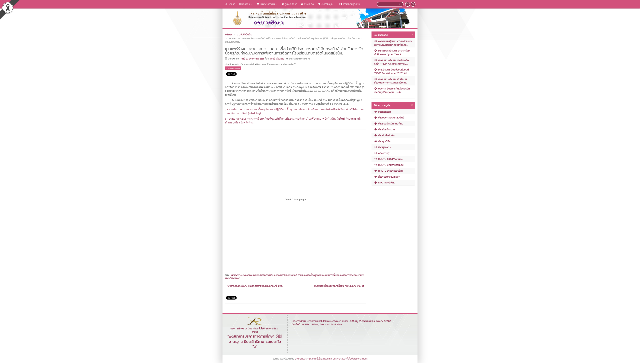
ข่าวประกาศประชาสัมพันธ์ (390, 117)
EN (413, 4)
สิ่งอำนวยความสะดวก (388, 177)
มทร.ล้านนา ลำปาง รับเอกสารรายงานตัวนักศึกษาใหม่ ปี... (256, 286)
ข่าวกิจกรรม (384, 112)
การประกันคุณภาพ (351, 4)
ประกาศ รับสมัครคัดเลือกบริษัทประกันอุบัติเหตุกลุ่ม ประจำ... (392, 90)
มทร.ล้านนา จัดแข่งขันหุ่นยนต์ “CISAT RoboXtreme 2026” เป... (391, 71)
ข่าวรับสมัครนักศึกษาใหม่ (390, 123)
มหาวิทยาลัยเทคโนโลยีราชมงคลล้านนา (350, 359)
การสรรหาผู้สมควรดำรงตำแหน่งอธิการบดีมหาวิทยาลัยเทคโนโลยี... (393, 42)
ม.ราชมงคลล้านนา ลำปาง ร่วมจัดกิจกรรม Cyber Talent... (392, 52)
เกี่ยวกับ (246, 4)
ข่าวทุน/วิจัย (383, 141)
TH (407, 4)
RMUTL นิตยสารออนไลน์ (390, 165)
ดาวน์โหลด (308, 4)
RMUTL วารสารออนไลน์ (390, 171)
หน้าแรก (231, 4)
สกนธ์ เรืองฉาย (277, 58)
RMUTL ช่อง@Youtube (390, 159)
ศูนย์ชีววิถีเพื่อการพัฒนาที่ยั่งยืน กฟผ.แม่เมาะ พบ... (338, 286)
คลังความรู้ (383, 153)
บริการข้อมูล (326, 4)
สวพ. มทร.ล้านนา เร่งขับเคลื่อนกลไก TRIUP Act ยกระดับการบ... (392, 61)
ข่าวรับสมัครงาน (386, 129)
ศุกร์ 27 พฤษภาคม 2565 (252, 58)
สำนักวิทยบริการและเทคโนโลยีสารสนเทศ (313, 359)
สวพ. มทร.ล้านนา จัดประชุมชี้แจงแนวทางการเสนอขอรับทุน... (390, 80)
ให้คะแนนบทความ (233, 68)
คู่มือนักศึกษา (290, 4)
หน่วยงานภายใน (267, 4)
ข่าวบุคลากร (384, 147)
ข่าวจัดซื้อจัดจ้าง (386, 135)
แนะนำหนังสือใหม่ (386, 182)
